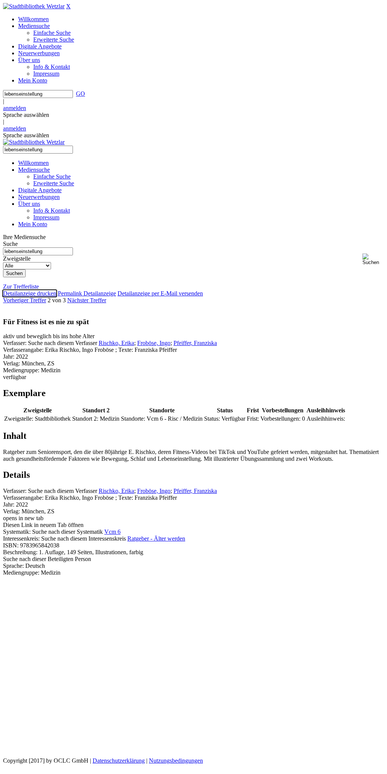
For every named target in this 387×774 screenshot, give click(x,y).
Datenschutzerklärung (119, 760)
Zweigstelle (17, 258)
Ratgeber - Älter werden (156, 538)
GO (80, 93)
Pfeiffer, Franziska (195, 343)
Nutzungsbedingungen (176, 760)
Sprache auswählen (26, 115)
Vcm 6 (112, 531)
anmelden (14, 108)
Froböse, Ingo (153, 343)
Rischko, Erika (116, 343)
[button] (373, 259)
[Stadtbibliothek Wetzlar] (34, 6)
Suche (10, 244)
